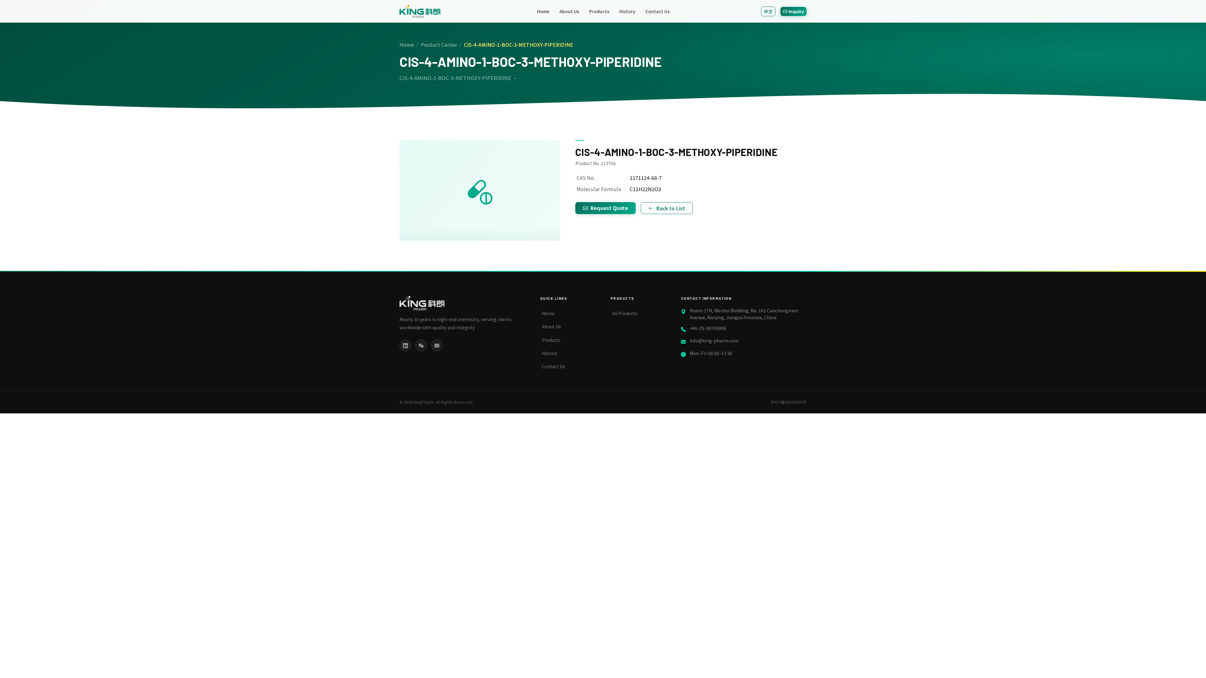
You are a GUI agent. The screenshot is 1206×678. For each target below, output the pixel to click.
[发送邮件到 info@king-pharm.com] (437, 345)
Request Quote (609, 208)
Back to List (670, 208)
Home (543, 11)
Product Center (439, 44)
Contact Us (657, 11)
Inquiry (796, 11)
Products (599, 11)
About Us (569, 11)
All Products (624, 313)
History (627, 11)
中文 (768, 11)
